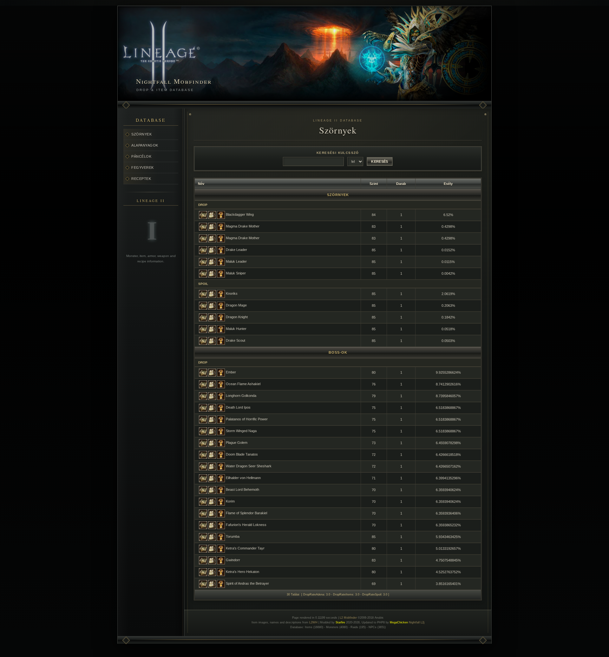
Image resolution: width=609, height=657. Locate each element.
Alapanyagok (144, 145)
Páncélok (141, 156)
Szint (374, 184)
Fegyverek (142, 167)
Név (201, 184)
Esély (448, 184)
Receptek (141, 179)
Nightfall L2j (416, 622)
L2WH (313, 622)
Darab (401, 184)
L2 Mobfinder (348, 617)
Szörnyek (141, 134)
